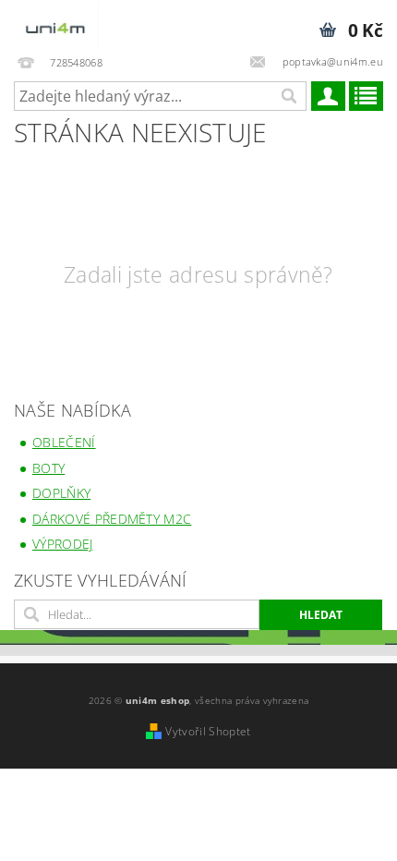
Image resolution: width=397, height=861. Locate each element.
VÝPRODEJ (62, 543)
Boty (48, 468)
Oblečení (64, 442)
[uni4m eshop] (56, 24)
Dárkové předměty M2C (111, 519)
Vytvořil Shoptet (207, 731)
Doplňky (61, 493)
